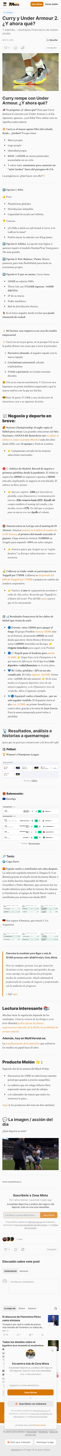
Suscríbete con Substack (32, 1403)
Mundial (34, 440)
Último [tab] (21, 1308)
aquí (43, 599)
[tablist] (16, 1271)
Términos (43, 1431)
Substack (15, 1449)
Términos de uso (40, 1410)
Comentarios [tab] (10, 1271)
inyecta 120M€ (43, 632)
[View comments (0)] (16, 48)
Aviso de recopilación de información (31, 1225)
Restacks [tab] (24, 1271)
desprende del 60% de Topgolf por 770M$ (28, 577)
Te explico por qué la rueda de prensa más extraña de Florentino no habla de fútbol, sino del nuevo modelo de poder (22, 1326)
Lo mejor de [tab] (9, 1308)
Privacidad (31, 1431)
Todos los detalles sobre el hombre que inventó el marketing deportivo (23, 1346)
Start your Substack (20, 1442)
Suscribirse (37, 4)
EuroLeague (34, 843)
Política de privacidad (38, 1416)
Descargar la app (45, 1442)
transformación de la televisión (22, 1044)
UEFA (34, 780)
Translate (8, 12)
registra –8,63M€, (41, 675)
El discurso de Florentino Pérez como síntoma (21, 1318)
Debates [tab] (32, 1308)
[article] (30, 1326)
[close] (52, 1350)
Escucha (53, 40)
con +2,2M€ (18, 704)
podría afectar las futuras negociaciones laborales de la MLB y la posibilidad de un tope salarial (30, 1027)
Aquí (5, 1105)
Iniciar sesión (51, 4)
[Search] (56, 1308)
